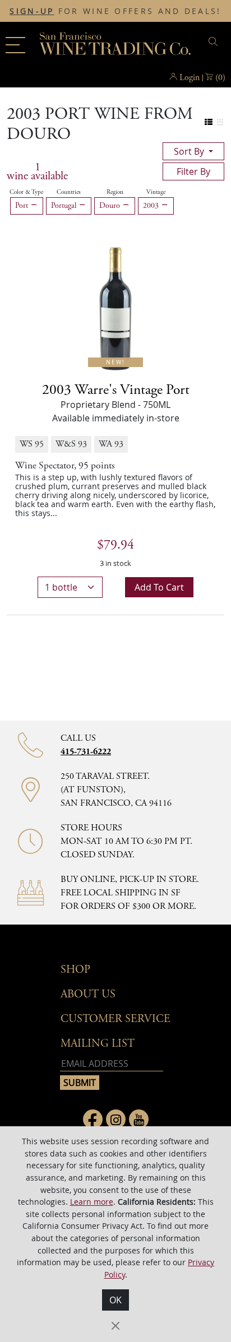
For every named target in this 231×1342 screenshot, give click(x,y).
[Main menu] (15, 45)
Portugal (64, 206)
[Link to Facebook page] (93, 1119)
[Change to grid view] (220, 122)
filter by (193, 171)
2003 (152, 206)
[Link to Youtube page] (139, 1119)
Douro (110, 206)
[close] (214, 41)
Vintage (155, 192)
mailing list (98, 1044)
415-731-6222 (86, 752)
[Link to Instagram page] (116, 1119)
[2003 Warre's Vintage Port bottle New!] (115, 305)
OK (115, 1300)
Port (22, 206)
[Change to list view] (209, 122)
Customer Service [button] (115, 1019)
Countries (69, 192)
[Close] (115, 1326)
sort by (190, 151)
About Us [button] (88, 994)
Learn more (91, 1201)
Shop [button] (75, 970)
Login (189, 77)
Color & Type (26, 192)
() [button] (220, 77)
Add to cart (159, 587)
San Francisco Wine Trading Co (115, 44)
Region (115, 192)
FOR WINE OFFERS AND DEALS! (115, 11)
